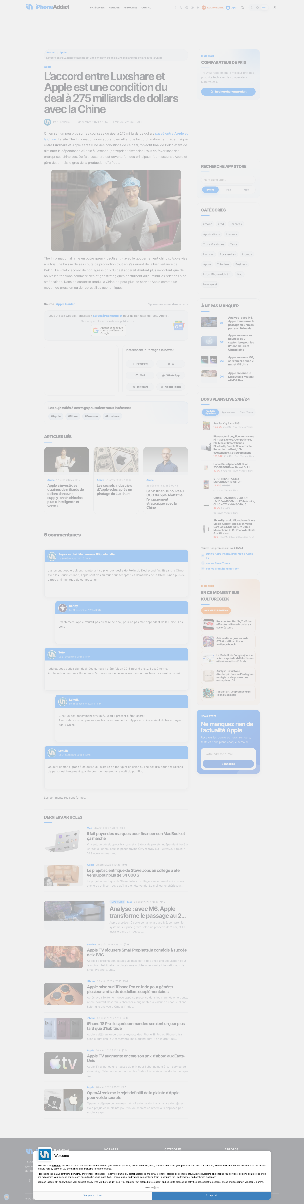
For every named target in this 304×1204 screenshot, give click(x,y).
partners (56, 1165)
